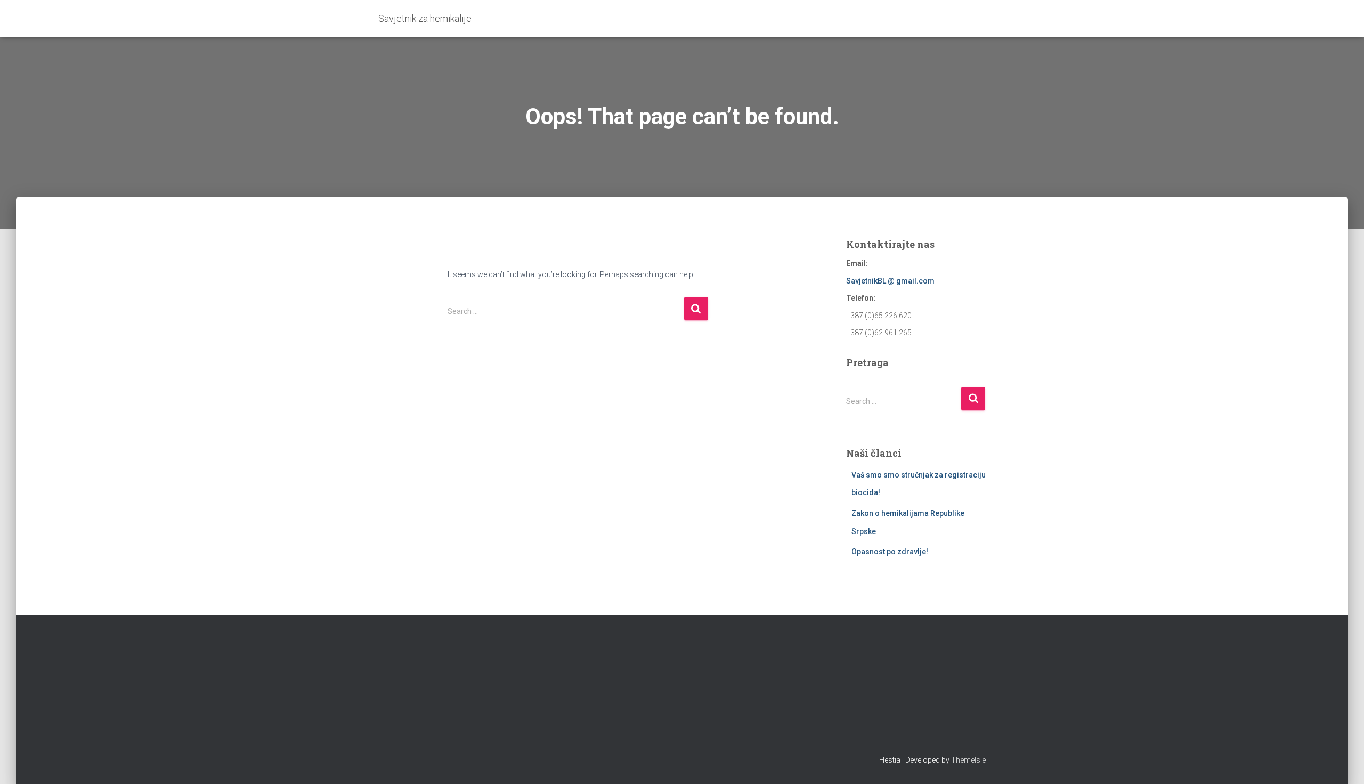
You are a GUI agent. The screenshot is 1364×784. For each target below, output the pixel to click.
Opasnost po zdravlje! (889, 551)
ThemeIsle (968, 760)
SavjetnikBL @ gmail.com (890, 281)
